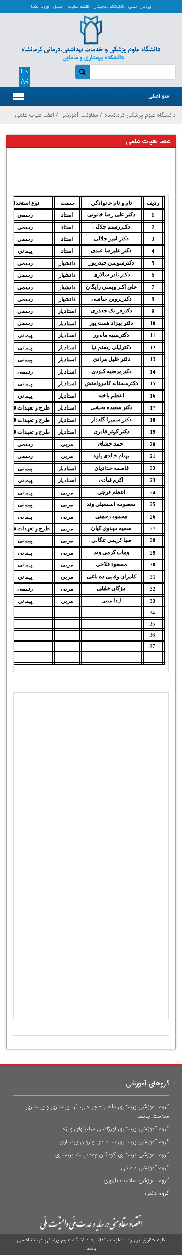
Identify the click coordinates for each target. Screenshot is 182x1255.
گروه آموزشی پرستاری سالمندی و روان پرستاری (114, 1141)
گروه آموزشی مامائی (145, 1167)
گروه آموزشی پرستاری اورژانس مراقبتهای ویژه (115, 1128)
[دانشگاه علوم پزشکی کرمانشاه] (91, 37)
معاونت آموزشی (79, 115)
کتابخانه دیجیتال (109, 6)
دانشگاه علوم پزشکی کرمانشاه (140, 115)
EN (24, 72)
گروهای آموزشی (147, 1083)
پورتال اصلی (139, 6)
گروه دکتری (155, 1193)
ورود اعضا (40, 6)
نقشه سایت (78, 6)
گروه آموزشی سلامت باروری (136, 1180)
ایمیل (58, 6)
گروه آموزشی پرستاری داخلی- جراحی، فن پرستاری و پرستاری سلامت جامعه (97, 1111)
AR (24, 82)
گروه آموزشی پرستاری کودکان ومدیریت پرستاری (112, 1154)
